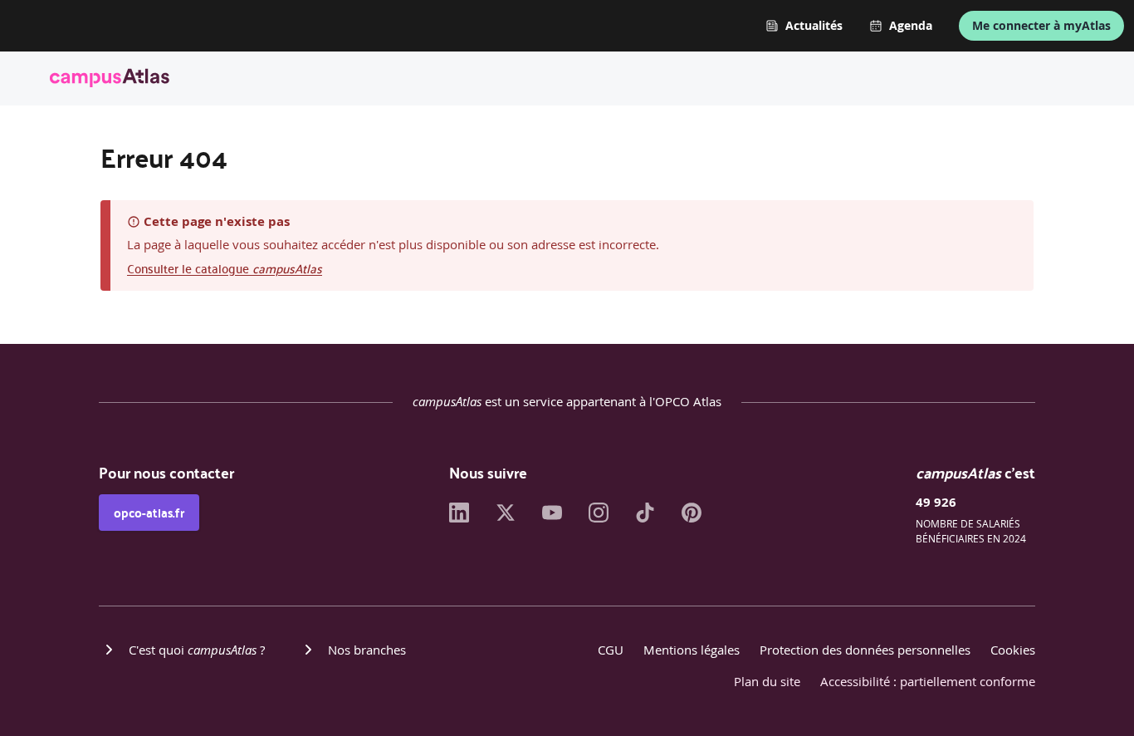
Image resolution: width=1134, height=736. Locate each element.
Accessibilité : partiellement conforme (927, 681)
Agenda (910, 25)
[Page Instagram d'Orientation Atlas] (599, 517)
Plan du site (767, 681)
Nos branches (367, 649)
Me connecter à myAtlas (1041, 25)
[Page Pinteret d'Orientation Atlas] (691, 517)
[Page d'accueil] (109, 80)
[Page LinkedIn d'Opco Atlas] (459, 517)
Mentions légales (691, 649)
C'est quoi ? (197, 649)
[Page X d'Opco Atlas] (506, 517)
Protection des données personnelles (865, 649)
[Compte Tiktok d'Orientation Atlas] (645, 517)
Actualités (814, 25)
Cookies (1012, 649)
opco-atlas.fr (149, 512)
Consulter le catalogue (224, 268)
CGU (610, 649)
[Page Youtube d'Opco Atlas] (552, 517)
